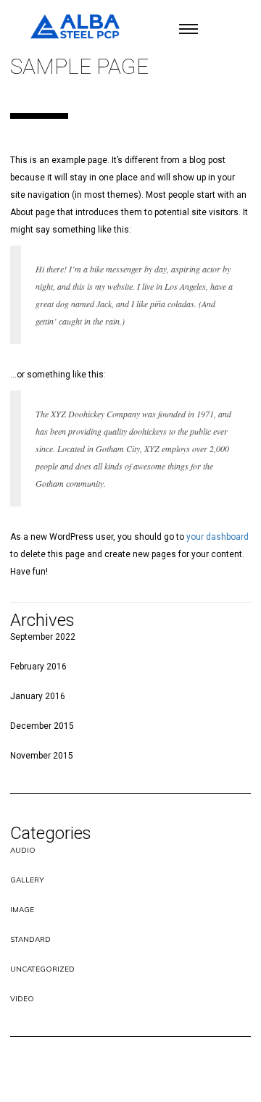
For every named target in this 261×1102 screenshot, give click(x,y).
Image (22, 909)
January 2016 (37, 696)
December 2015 (42, 726)
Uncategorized (42, 969)
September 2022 (42, 637)
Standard (30, 939)
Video (22, 998)
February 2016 (38, 666)
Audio (23, 850)
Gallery (27, 880)
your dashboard (217, 537)
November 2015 (41, 756)
